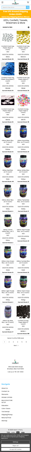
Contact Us (5, 391)
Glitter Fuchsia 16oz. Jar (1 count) (23, 262)
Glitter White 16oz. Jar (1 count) (23, 171)
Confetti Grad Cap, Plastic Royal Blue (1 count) (7, 79)
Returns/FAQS (6, 418)
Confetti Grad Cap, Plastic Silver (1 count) (7, 48)
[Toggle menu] (2, 2)
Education (5, 405)
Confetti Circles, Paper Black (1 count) (23, 322)
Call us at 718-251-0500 (15, 372)
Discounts (5, 394)
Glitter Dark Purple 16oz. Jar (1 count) (23, 230)
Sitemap (4, 421)
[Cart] (28, 2)
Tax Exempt (6, 412)
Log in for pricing (7, 54)
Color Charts (6, 408)
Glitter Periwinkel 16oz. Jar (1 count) (23, 201)
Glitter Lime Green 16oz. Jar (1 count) (8, 262)
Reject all (15, 446)
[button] (28, 27)
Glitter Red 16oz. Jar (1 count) (7, 171)
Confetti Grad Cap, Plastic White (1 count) (7, 110)
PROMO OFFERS (7, 397)
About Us (5, 388)
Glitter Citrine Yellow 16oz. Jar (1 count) (8, 231)
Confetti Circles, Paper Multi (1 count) (23, 110)
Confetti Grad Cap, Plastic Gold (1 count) (23, 48)
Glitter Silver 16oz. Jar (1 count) (8, 201)
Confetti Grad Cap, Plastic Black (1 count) (23, 79)
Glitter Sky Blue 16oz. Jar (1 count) (8, 321)
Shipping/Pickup (7, 415)
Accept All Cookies (15, 449)
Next (15, 345)
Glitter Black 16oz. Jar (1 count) (8, 141)
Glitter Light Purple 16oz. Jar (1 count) (7, 292)
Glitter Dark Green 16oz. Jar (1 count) (23, 292)
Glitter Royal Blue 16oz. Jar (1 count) (23, 141)
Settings (15, 442)
